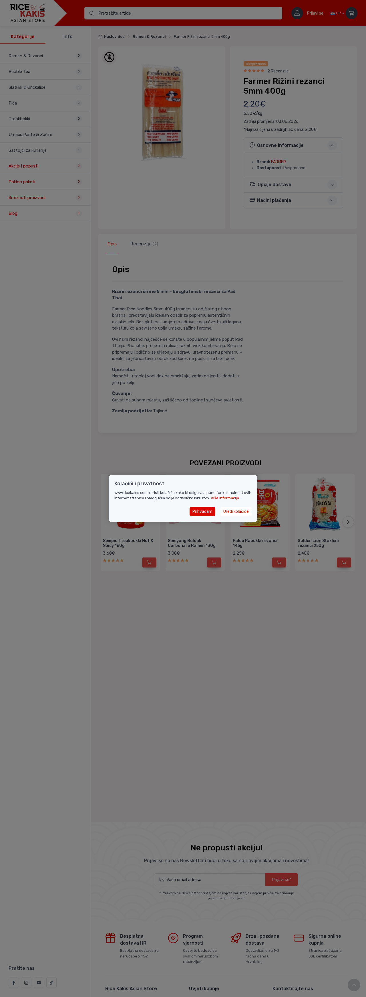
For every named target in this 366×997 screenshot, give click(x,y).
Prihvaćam (202, 511)
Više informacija (225, 498)
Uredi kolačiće (236, 511)
